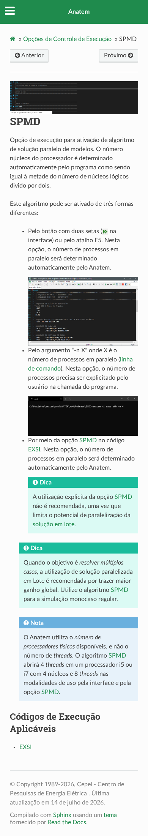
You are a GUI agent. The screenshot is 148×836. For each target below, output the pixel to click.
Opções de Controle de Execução (67, 39)
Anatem (79, 12)
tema (110, 815)
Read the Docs (67, 822)
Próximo (116, 55)
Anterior (32, 55)
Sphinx (62, 815)
